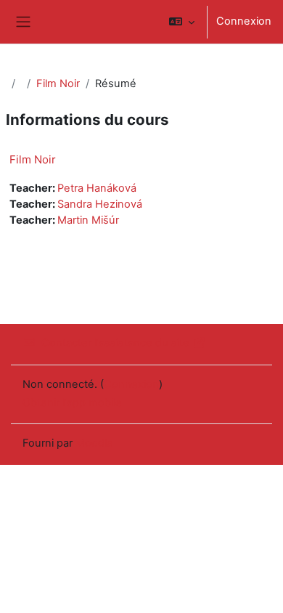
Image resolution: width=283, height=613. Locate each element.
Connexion (243, 21)
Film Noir (58, 83)
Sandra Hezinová (99, 204)
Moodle (94, 443)
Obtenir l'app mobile (72, 402)
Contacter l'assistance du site (115, 342)
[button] (182, 22)
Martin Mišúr (88, 220)
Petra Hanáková (96, 188)
